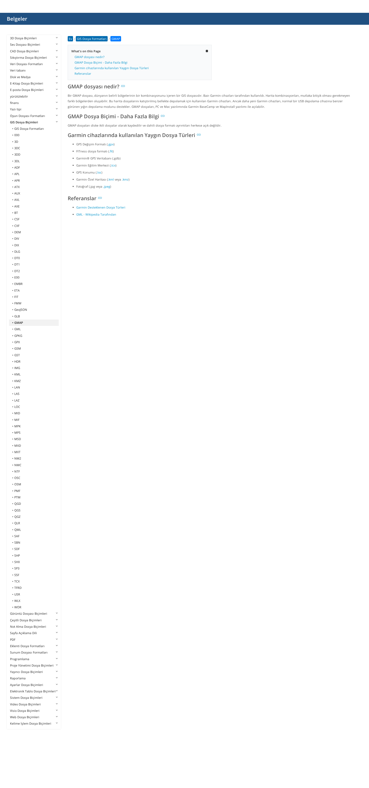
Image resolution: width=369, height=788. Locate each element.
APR (17, 180)
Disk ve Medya (20, 77)
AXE (17, 206)
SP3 (16, 568)
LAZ (16, 400)
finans (14, 103)
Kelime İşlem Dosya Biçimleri (30, 723)
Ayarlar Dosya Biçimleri (26, 685)
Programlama (19, 659)
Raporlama (18, 678)
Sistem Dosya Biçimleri (26, 698)
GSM (17, 348)
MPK (17, 426)
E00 (16, 277)
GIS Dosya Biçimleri (24, 122)
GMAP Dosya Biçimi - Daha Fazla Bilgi (101, 62)
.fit (111, 151)
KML (17, 374)
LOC (17, 407)
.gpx (111, 144)
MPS (17, 432)
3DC (17, 148)
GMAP (18, 323)
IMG (17, 368)
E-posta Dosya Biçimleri (27, 90)
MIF (16, 420)
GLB (17, 316)
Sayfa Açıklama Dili (23, 633)
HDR (17, 361)
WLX (17, 601)
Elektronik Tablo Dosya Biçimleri (33, 691)
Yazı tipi (15, 109)
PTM (17, 497)
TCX (17, 581)
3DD (17, 154)
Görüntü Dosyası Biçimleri (28, 613)
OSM (17, 484)
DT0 (17, 258)
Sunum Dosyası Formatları (29, 652)
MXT (17, 452)
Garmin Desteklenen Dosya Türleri (100, 207)
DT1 (17, 264)
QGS (17, 510)
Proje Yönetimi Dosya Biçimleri (32, 665)
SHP (17, 555)
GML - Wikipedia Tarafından (96, 214)
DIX (16, 245)
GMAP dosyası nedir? (89, 57)
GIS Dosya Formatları (29, 129)
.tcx (113, 165)
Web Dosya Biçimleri (24, 717)
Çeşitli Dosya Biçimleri (26, 620)
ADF (17, 167)
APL (16, 174)
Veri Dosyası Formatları (26, 64)
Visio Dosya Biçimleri (25, 711)
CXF (16, 226)
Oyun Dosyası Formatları (27, 116)
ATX (17, 187)
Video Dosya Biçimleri (25, 704)
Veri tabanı (18, 70)
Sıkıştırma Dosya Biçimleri (28, 57)
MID (17, 413)
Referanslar (83, 74)
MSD (17, 439)
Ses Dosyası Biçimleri (25, 44)
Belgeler (17, 18)
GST (17, 355)
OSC (17, 478)
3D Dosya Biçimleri (23, 38)
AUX (17, 193)
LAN (17, 387)
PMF (17, 491)
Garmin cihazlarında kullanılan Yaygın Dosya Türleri (112, 68)
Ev (70, 39)
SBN (17, 542)
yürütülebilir (19, 96)
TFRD (18, 588)
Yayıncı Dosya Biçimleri (26, 672)
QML (17, 530)
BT (16, 213)
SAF (16, 536)
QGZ (17, 517)
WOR (17, 607)
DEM (17, 232)
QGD (17, 504)
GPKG (18, 336)
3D (16, 142)
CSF (16, 219)
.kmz (125, 179)
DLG (17, 252)
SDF (17, 549)
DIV (16, 238)
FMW (17, 303)
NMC (17, 465)
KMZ (17, 381)
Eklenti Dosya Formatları (27, 646)
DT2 (17, 271)
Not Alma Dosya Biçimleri (28, 627)
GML (17, 329)
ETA (17, 290)
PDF (12, 640)
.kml (111, 179)
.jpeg (106, 186)
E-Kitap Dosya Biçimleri (26, 83)
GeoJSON (20, 310)
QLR (17, 523)
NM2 (17, 458)
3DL (17, 161)
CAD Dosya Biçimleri (24, 51)
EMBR (18, 284)
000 (16, 135)
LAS (16, 394)
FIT (16, 297)
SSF (16, 575)
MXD (17, 446)
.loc (99, 172)
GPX (17, 342)
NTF (17, 471)
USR (17, 594)
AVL (16, 200)
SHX (17, 562)
